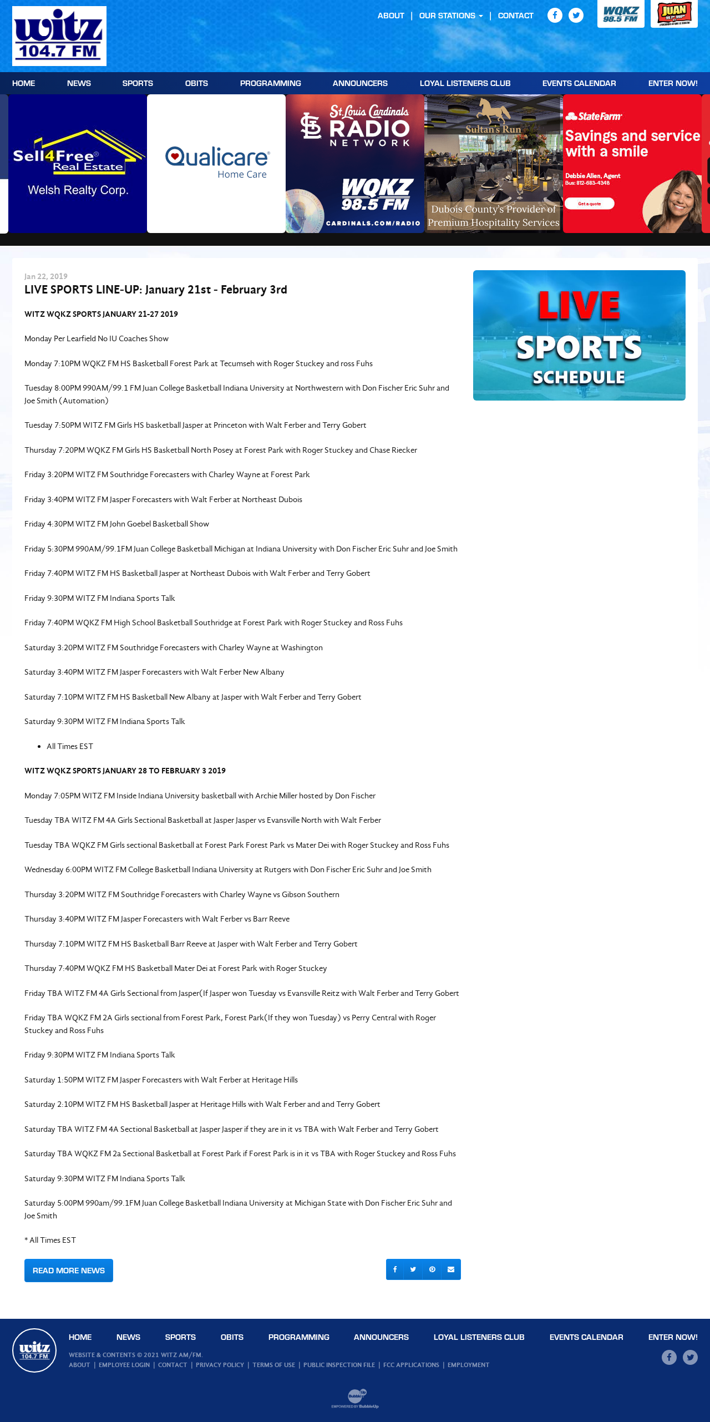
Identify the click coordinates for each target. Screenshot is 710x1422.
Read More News (69, 1270)
